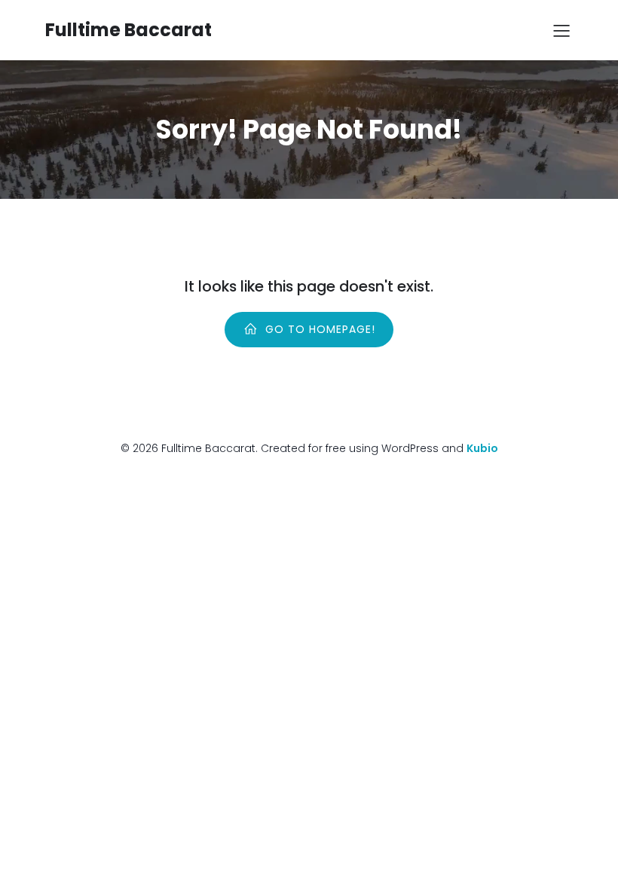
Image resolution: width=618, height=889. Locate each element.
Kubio (482, 448)
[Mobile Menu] (561, 30)
